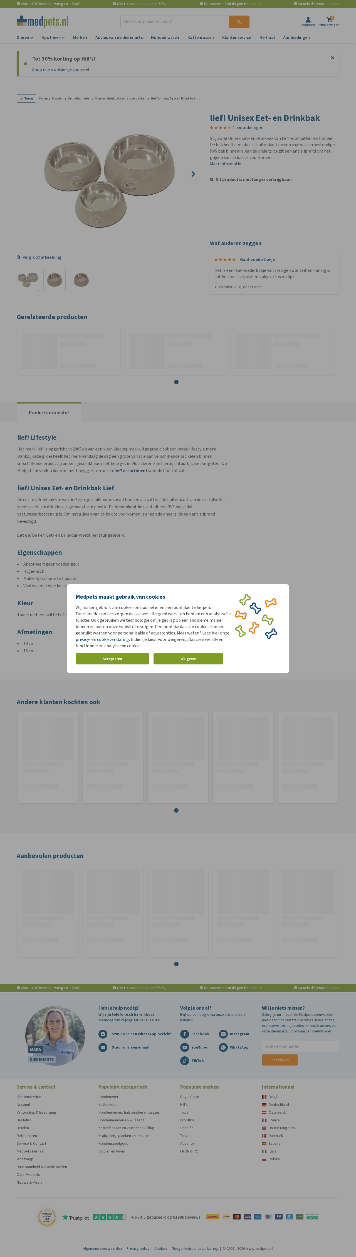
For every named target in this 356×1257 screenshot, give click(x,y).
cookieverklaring (113, 639)
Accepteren (112, 658)
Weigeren (188, 658)
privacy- (83, 639)
